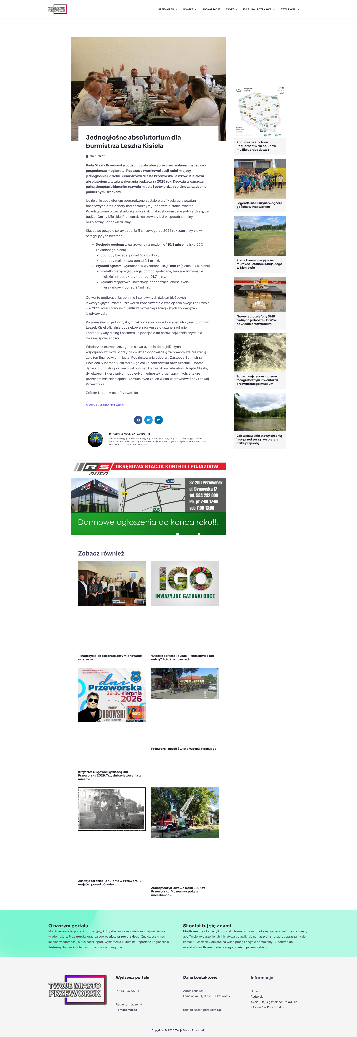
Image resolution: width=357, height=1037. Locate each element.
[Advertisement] (260, 53)
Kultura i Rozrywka (257, 9)
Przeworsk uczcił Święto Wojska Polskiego (184, 749)
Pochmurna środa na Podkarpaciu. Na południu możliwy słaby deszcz (256, 146)
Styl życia (288, 9)
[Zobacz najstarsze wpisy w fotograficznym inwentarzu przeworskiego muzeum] (260, 352)
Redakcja (257, 996)
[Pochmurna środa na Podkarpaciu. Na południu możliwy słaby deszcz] (260, 111)
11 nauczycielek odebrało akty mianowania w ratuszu (110, 657)
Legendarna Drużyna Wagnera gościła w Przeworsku (259, 205)
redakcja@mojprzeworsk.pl (202, 1010)
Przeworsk (166, 9)
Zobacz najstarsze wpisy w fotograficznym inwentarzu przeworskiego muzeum (257, 380)
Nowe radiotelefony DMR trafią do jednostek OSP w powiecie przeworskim (256, 320)
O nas (255, 991)
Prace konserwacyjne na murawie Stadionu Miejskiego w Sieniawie (259, 264)
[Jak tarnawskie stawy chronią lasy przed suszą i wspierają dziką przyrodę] (260, 412)
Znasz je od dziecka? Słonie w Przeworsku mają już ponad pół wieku (109, 882)
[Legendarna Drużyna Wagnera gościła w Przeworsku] (260, 178)
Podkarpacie (211, 9)
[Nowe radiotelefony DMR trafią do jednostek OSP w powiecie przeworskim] (260, 294)
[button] (175, 9)
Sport (230, 9)
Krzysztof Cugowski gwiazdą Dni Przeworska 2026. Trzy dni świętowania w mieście (109, 775)
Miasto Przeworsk (112, 405)
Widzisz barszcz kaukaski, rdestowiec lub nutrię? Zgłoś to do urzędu (182, 657)
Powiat (188, 9)
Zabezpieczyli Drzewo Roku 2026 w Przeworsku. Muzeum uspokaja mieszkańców (178, 891)
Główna (91, 405)
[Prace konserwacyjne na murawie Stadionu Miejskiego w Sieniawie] (260, 235)
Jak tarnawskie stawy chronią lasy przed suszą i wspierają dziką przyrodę (259, 439)
